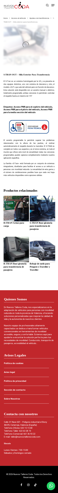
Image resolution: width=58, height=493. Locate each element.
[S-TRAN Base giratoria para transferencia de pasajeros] (42, 208)
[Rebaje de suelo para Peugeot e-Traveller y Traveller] (42, 249)
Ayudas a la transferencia (39, 18)
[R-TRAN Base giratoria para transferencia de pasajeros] (16, 249)
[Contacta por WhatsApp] (51, 486)
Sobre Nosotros (12, 399)
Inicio (6, 18)
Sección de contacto (14, 390)
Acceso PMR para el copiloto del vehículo (33, 107)
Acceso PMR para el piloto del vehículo (22, 109)
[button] (52, 5)
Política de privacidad (15, 381)
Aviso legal (9, 372)
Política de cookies (13, 363)
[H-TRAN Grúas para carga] (16, 208)
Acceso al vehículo (18, 18)
